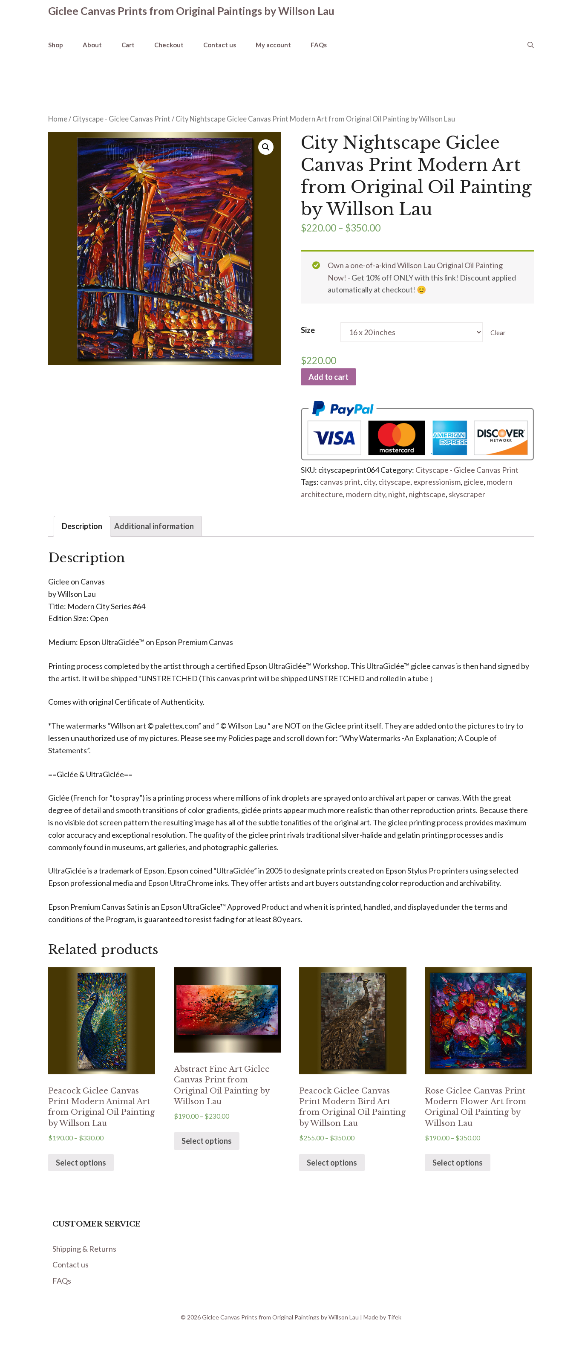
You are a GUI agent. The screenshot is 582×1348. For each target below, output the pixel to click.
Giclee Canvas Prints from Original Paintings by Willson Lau (191, 10)
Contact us (219, 45)
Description (82, 526)
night (397, 494)
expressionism (437, 481)
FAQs (319, 45)
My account (273, 45)
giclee (474, 481)
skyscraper (467, 494)
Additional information (154, 526)
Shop (55, 45)
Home (57, 119)
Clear (498, 332)
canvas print (340, 481)
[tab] (82, 526)
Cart (128, 45)
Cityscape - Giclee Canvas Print (121, 119)
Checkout (169, 45)
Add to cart (328, 377)
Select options (81, 1162)
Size (308, 330)
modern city (365, 494)
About (92, 45)
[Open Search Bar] (531, 44)
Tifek (394, 1317)
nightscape (427, 494)
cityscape (394, 481)
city (369, 481)
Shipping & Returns (84, 1248)
